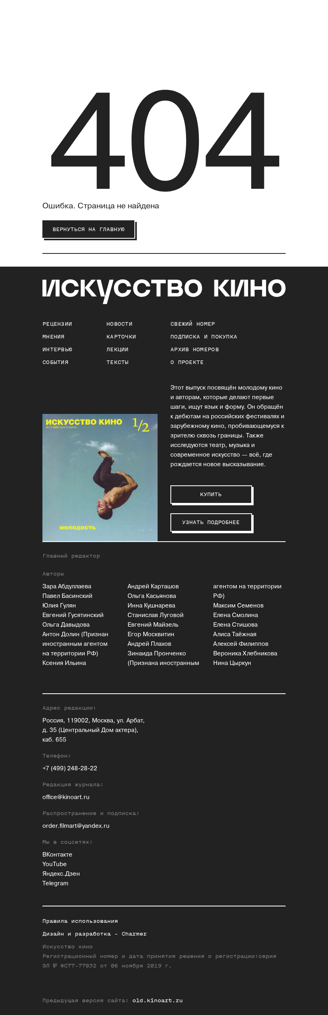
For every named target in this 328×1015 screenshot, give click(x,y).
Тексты (117, 362)
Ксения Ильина (64, 663)
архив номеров (194, 349)
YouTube (54, 864)
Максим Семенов (238, 605)
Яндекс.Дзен (61, 874)
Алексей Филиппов (240, 644)
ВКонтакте (57, 855)
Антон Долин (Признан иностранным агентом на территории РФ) (75, 644)
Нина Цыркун (232, 663)
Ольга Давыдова (66, 625)
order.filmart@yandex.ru (76, 826)
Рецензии (57, 324)
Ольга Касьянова (152, 596)
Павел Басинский (67, 596)
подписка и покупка (203, 337)
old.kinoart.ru (157, 1000)
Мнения (53, 337)
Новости (119, 324)
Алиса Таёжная (234, 634)
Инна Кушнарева (151, 605)
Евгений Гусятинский (73, 615)
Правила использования (80, 921)
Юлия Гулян (59, 605)
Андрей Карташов (153, 586)
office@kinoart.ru (66, 797)
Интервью (57, 349)
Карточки (121, 337)
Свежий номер (192, 324)
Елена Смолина (235, 615)
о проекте (187, 362)
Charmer (134, 934)
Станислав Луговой (156, 615)
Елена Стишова (235, 625)
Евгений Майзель (153, 625)
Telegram (55, 883)
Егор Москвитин (151, 634)
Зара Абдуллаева (66, 586)
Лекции (117, 349)
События (55, 362)
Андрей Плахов (149, 644)
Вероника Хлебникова (245, 653)
